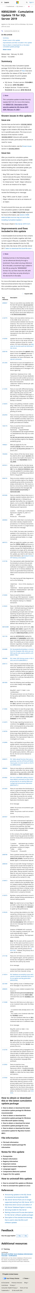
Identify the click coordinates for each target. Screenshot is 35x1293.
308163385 (5, 627)
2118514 (4, 974)
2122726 (4, 1049)
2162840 (4, 742)
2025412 (4, 465)
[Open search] (27, 2)
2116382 (4, 709)
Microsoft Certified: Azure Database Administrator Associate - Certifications (17, 1254)
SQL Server (19, 6)
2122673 (4, 722)
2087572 (4, 542)
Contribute (4, 1285)
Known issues (27, 146)
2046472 (4, 759)
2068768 (4, 854)
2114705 (4, 389)
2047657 (4, 817)
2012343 (4, 363)
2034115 (4, 664)
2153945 (4, 595)
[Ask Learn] (28, 6)
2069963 (4, 520)
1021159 (4, 636)
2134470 (4, 404)
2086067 (4, 303)
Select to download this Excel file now (18, 248)
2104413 (4, 880)
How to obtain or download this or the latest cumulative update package (16, 45)
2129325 (4, 606)
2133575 (4, 895)
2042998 (4, 658)
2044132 (4, 478)
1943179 (4, 426)
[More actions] (32, 6)
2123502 (4, 1064)
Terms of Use (24, 1288)
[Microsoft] (17, 2)
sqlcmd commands (16, 359)
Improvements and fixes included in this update (17, 42)
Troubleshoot (10, 6)
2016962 (4, 777)
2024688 (4, 649)
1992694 (4, 454)
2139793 (4, 731)
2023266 (4, 495)
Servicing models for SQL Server (16, 1210)
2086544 (4, 864)
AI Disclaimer (5, 1282)
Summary (6, 38)
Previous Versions (17, 1282)
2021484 (4, 983)
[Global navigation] (2, 2)
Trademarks (5, 1290)
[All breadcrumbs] (3, 6)
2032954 (4, 415)
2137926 (4, 1077)
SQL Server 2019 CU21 (22, 224)
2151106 (4, 956)
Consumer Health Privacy (9, 1288)
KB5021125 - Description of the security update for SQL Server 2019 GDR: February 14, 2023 (15, 107)
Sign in (31, 2)
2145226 (4, 912)
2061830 (4, 682)
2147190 (4, 561)
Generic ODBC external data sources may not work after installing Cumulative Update (15, 217)
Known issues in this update (11, 40)
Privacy (12, 1285)
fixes (23, 71)
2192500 (4, 338)
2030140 (4, 351)
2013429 (4, 788)
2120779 (4, 318)
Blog (25, 1282)
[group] (17, 695)
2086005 (4, 989)
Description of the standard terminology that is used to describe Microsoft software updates (18, 1220)
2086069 (4, 768)
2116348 (4, 1002)
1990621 (4, 444)
